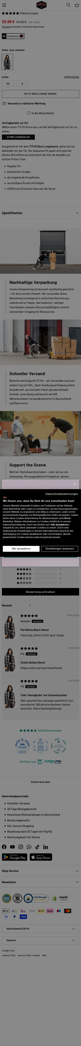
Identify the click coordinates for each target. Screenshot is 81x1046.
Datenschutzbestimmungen (62, 494)
